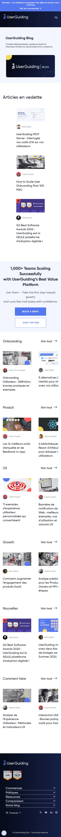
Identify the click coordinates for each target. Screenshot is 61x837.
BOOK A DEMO (30, 311)
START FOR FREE (30, 322)
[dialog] (4, 833)
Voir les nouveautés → (30, 8)
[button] (13, 812)
